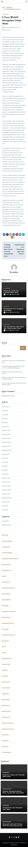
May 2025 (4, 466)
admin (8, 27)
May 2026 (5, 418)
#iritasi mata (7, 30)
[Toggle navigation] (2, 1)
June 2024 (5, 510)
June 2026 (5, 414)
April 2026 (5, 422)
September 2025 (6, 450)
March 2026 (5, 426)
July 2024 (5, 506)
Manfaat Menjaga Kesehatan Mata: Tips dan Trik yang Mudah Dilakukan (13, 793)
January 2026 (6, 434)
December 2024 (6, 486)
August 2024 (5, 502)
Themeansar (13, 845)
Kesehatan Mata (6, 525)
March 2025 (5, 474)
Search (4, 343)
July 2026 (5, 410)
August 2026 (5, 406)
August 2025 (5, 454)
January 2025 (6, 482)
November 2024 (6, 490)
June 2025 (5, 462)
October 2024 (6, 494)
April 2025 (5, 470)
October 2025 (6, 446)
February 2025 (6, 478)
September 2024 (6, 498)
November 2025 (6, 442)
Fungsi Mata (5, 14)
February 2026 (6, 430)
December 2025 (6, 438)
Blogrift (22, 842)
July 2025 (5, 458)
